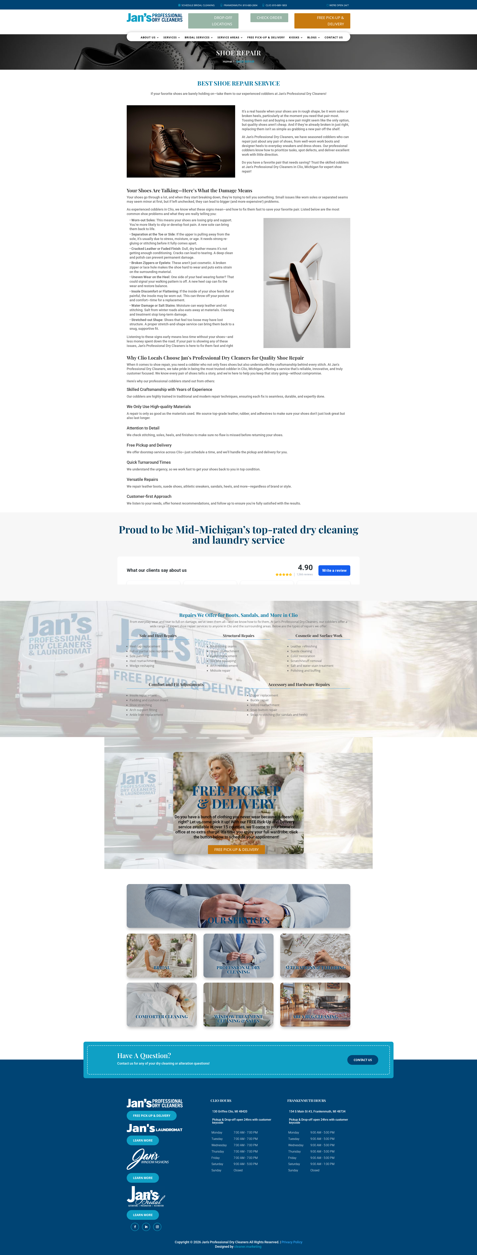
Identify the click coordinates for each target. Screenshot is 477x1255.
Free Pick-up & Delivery (266, 37)
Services (170, 37)
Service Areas (228, 37)
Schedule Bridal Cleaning (197, 5)
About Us (148, 37)
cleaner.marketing (248, 1246)
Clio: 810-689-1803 (276, 5)
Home (227, 61)
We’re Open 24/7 (339, 5)
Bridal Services (197, 37)
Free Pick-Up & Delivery (236, 849)
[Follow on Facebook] (135, 1227)
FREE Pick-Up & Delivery (151, 1116)
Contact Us (334, 37)
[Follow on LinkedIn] (146, 1227)
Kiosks (294, 37)
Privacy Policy (292, 1242)
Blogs (312, 37)
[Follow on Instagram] (157, 1227)
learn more (143, 1140)
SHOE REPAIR (245, 61)
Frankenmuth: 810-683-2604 (240, 5)
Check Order (269, 17)
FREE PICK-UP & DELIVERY (330, 20)
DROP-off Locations (222, 20)
